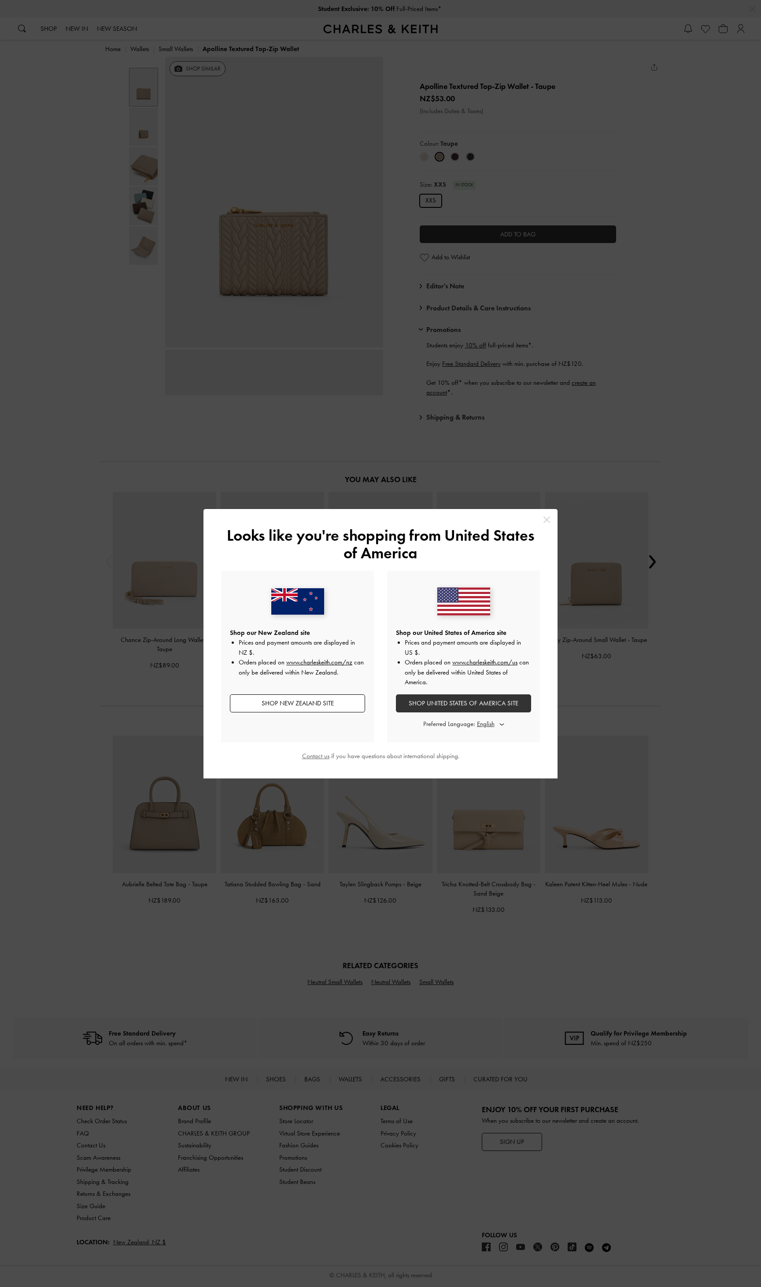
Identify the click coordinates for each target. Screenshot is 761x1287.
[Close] (546, 519)
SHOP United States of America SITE (463, 703)
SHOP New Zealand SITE (298, 703)
